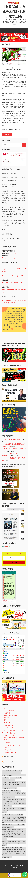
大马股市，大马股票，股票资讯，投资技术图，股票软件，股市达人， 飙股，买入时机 (13, 800)
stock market (5, 777)
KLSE (19, 773)
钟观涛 (12, 67)
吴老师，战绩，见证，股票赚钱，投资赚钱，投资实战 (13, 793)
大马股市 (4, 797)
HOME (5, 708)
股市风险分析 (11, 824)
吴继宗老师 (7, 717)
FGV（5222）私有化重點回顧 (12, 439)
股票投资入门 (10, 827)
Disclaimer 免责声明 (10, 752)
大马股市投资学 (10, 797)
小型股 (19, 803)
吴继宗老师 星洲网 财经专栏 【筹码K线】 (11, 790)
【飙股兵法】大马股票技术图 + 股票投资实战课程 (14, 11)
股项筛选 (4, 857)
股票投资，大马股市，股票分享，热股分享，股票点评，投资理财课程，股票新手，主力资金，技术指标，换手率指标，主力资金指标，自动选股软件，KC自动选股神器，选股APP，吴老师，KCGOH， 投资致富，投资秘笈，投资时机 (14, 833)
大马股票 (4, 803)
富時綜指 (15, 803)
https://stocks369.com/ (16, 253)
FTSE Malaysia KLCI (6, 773)
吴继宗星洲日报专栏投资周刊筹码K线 (14, 737)
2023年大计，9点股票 (17, 770)
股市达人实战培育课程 (10, 715)
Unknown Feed (8, 757)
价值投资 (4, 788)
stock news (5, 780)
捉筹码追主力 (9, 725)
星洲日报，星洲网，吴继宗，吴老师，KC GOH (12, 814)
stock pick (11, 780)
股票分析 (23, 824)
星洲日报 (4, 812)
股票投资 (4, 827)
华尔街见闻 (9, 788)
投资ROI (24, 803)
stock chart (22, 775)
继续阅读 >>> (6, 134)
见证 (5, 720)
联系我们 (6, 740)
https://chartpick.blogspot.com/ (10, 258)
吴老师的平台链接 (9, 735)
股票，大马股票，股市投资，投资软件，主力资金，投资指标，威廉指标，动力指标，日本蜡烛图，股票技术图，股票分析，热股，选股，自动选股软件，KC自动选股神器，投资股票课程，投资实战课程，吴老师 (14, 851)
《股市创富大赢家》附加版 (13, 745)
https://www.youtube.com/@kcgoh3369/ (13, 276)
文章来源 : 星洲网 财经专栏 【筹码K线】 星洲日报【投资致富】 (13, 809)
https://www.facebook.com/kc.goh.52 (12, 282)
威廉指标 (9, 803)
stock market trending (16, 777)
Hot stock (14, 773)
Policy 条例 (8, 750)
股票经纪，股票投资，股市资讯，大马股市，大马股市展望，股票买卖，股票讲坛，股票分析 (13, 842)
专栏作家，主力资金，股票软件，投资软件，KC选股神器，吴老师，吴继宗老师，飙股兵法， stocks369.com (14, 784)
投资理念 (4, 806)
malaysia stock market (8, 775)
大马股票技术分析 (9, 710)
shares (16, 775)
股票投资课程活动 (10, 743)
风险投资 (9, 857)
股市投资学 (4, 824)
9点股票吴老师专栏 (6, 770)
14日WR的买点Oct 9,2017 (12, 69)
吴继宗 (15, 788)
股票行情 (4, 845)
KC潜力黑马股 (9, 727)
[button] (24, 874)
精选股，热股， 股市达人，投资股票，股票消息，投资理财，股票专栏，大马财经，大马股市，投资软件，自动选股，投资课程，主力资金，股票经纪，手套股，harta (14, 819)
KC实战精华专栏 (8, 722)
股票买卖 (18, 824)
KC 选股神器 (7, 713)
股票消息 (4, 839)
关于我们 (7, 747)
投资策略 (9, 806)
